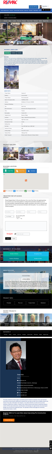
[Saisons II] (32, 319)
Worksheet (36, 20)
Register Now (45, 20)
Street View (21, 170)
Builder (40, 20)
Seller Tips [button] (22, 10)
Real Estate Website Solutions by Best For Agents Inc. (24, 451)
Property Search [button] (6, 10)
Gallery (10, 20)
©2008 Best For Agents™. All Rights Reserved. (23, 450)
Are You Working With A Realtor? (20, 216)
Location (14, 20)
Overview (5, 20)
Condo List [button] (11, 10)
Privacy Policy (20, 448)
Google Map (10, 170)
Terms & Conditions (27, 448)
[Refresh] (15, 234)
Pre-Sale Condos (16, 10)
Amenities (33, 170)
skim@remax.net (22, 380)
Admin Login (14, 448)
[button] (26, 180)
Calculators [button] (31, 10)
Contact (40, 10)
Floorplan (24, 20)
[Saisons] (19, 319)
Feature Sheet (29, 20)
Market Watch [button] (36, 10)
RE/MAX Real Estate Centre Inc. (27, 382)
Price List (19, 20)
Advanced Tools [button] (47, 9)
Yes (21, 218)
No (17, 218)
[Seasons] (6, 319)
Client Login (33, 448)
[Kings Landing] (45, 319)
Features (14, 52)
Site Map (38, 448)
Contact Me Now (9, 420)
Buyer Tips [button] (26, 10)
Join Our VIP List (33, 6)
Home (2, 10)
